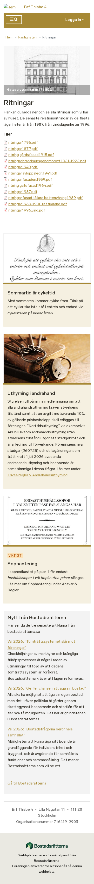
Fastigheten (27, 37)
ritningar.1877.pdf (23, 148)
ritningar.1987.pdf (22, 191)
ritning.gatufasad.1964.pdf (30, 185)
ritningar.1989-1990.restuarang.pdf (37, 204)
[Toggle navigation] (14, 19)
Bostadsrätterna (46, 861)
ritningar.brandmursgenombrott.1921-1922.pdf (47, 161)
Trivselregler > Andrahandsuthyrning (37, 475)
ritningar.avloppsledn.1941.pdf (33, 173)
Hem (9, 37)
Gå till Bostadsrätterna (26, 783)
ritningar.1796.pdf (23, 142)
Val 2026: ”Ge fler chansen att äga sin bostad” (46, 688)
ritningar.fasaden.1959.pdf (30, 179)
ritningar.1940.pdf (23, 167)
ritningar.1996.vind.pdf (26, 210)
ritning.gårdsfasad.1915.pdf (31, 154)
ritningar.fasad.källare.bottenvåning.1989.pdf (45, 197)
